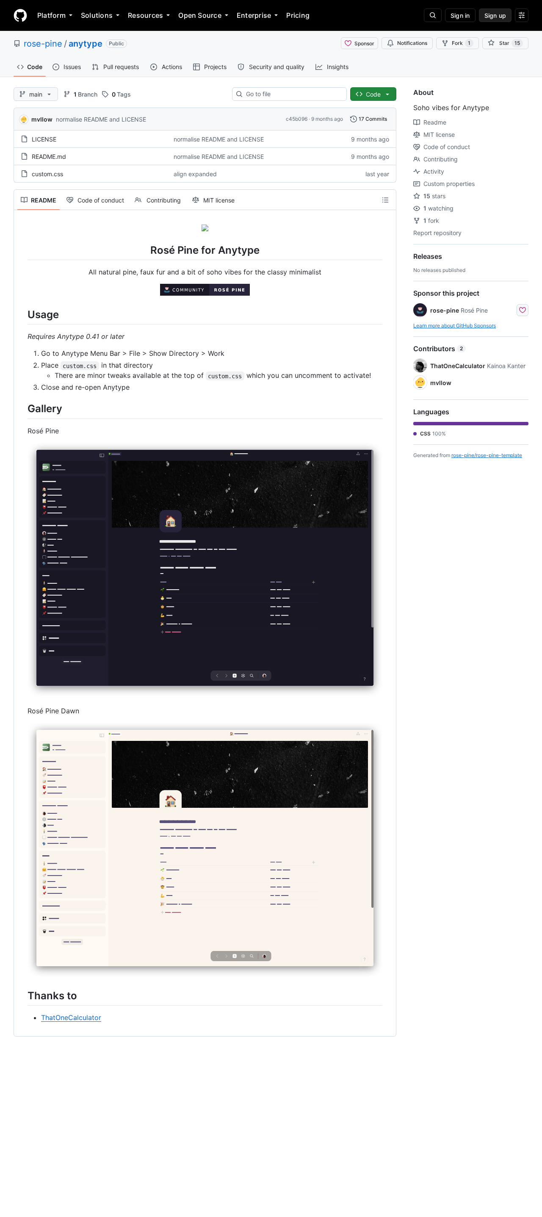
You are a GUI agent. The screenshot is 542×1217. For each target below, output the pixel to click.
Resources (145, 15)
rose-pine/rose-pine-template (486, 455)
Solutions (97, 15)
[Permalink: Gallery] (22, 409)
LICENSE (44, 139)
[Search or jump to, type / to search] (433, 15)
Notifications (412, 43)
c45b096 (296, 119)
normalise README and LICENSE (101, 119)
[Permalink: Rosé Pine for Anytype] (22, 250)
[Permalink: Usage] (22, 314)
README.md (49, 156)
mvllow (42, 119)
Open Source (199, 15)
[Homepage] (20, 15)
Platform (51, 15)
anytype (85, 44)
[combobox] (293, 94)
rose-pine (43, 44)
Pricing (298, 15)
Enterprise (254, 15)
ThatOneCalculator (71, 1017)
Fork (461, 43)
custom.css (47, 173)
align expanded (195, 173)
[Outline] (385, 200)
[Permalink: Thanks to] (22, 995)
